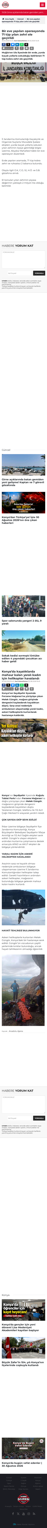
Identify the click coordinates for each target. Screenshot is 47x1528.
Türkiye (9, 1480)
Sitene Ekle (23, 1509)
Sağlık (23, 1483)
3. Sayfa (23, 1480)
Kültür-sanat (38, 1486)
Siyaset (23, 1478)
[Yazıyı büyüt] (17, 48)
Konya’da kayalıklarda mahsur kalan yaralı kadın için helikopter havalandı (24, 12)
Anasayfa (8, 1506)
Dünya (23, 1486)
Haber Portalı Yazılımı (25, 1524)
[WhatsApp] (22, 44)
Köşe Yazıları (23, 1489)
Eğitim (38, 1483)
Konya (37, 1480)
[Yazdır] (32, 48)
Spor (9, 1483)
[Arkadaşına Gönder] (27, 48)
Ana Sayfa (9, 19)
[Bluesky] (13, 44)
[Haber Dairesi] (5, 4)
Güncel (20, 19)
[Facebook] (4, 44)
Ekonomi (38, 1478)
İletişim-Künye (18, 1506)
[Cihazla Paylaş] (26, 44)
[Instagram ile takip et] (28, 1514)
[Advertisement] (23, 110)
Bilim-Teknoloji (9, 1489)
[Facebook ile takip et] (13, 1514)
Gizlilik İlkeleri (37, 1506)
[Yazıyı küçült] (22, 48)
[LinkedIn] (17, 44)
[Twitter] (8, 44)
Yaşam (37, 1489)
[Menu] (42, 5)
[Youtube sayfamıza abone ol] (23, 1514)
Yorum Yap (9, 48)
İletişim (28, 1506)
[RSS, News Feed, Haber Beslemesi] (34, 1514)
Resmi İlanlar (9, 1486)
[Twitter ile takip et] (18, 1514)
